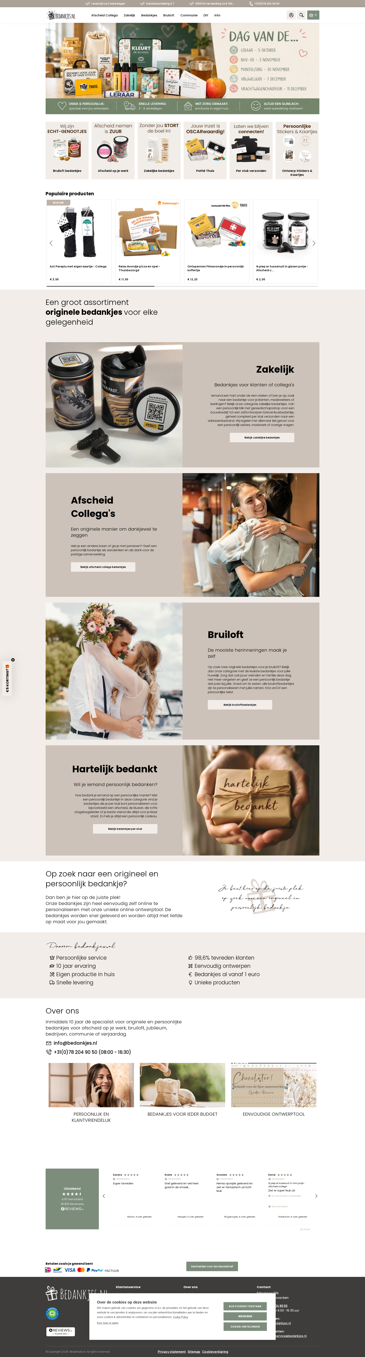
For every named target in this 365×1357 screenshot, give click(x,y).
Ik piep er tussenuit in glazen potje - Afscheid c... (282, 268)
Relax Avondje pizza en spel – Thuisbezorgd (139, 268)
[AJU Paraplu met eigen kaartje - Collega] (79, 232)
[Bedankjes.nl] (61, 15)
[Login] (291, 15)
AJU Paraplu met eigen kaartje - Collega (78, 266)
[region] (210, 1196)
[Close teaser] (13, 660)
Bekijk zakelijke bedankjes (262, 437)
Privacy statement (172, 1352)
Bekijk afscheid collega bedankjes (103, 567)
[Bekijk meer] (182, 68)
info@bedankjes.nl (75, 1043)
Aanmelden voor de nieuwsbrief (212, 1266)
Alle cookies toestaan (245, 1306)
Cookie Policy (180, 1317)
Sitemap (194, 1352)
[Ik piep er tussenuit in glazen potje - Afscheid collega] (285, 232)
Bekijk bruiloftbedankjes (240, 704)
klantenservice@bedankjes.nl (285, 1336)
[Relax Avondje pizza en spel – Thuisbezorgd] (148, 232)
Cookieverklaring (215, 1352)
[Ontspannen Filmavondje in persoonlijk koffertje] (216, 232)
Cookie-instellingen (245, 1326)
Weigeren (245, 1316)
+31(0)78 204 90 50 (267, 3)
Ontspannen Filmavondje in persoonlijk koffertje (215, 268)
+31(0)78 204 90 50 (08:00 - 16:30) (92, 1052)
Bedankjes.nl (78, 1351)
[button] (51, 243)
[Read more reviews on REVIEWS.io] (72, 1209)
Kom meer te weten (107, 1323)
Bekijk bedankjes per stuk (125, 829)
